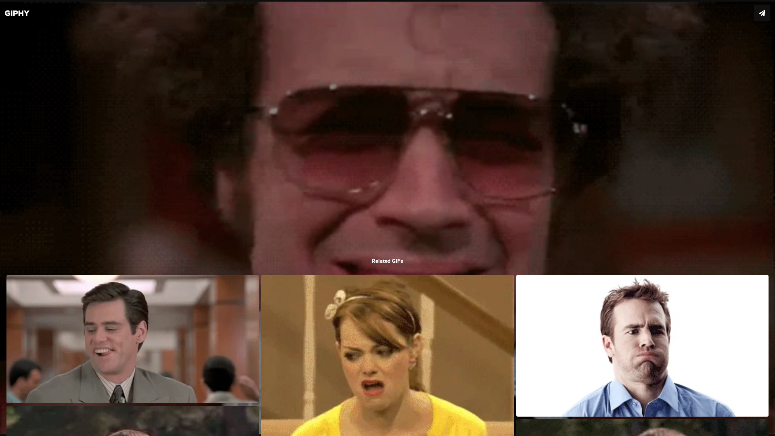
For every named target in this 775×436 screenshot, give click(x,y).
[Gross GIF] (387, 218)
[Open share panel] (762, 13)
